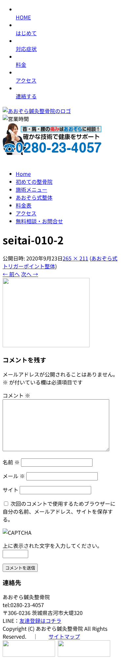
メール (14, 476)
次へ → (29, 274)
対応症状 (26, 49)
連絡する (26, 96)
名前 (11, 462)
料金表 (23, 205)
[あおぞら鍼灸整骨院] (37, 111)
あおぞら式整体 (34, 197)
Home (23, 174)
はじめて (26, 33)
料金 (21, 64)
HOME (23, 17)
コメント (16, 395)
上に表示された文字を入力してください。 (52, 546)
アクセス (26, 80)
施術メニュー (31, 189)
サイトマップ (64, 636)
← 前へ (11, 274)
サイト (10, 490)
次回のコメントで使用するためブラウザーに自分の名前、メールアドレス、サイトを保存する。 (59, 511)
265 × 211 (75, 258)
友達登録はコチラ (40, 620)
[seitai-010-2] (46, 345)
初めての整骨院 (34, 181)
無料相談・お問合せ (39, 221)
